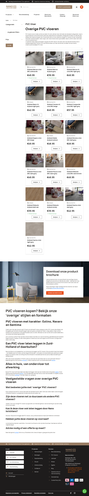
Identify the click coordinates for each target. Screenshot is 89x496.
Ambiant (31, 102)
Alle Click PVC (32, 67)
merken (53, 360)
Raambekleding (39, 458)
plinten (21, 373)
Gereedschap (55, 477)
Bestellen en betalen (40, 493)
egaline (57, 372)
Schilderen (37, 468)
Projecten (37, 14)
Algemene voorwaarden (12, 493)
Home (7, 20)
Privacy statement (26, 493)
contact (17, 432)
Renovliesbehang (24, 14)
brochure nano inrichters (57, 288)
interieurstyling (38, 465)
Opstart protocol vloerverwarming (55, 472)
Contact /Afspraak (62, 15)
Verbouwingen (38, 451)
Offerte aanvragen (64, 7)
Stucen (36, 461)
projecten (24, 360)
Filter (9, 45)
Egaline (53, 465)
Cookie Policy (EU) (56, 480)
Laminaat (53, 458)
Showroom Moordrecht (48, 15)
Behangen (37, 455)
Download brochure (55, 293)
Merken (37, 472)
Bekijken (35, 81)
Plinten (53, 461)
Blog (52, 468)
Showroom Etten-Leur (76, 15)
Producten (9, 14)
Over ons (50, 493)
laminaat (17, 375)
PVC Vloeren (54, 455)
